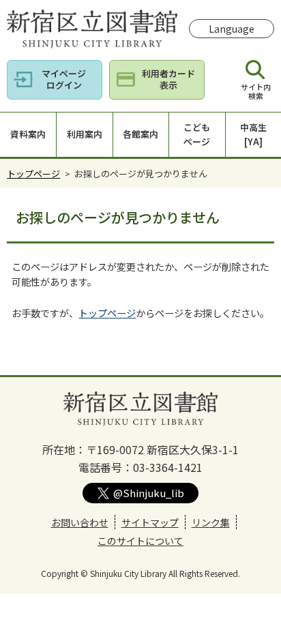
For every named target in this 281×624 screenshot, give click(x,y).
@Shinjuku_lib (148, 493)
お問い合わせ (79, 522)
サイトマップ (150, 522)
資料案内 (28, 134)
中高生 (253, 134)
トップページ (33, 173)
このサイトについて (140, 541)
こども (196, 134)
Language (231, 28)
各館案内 (140, 134)
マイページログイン (64, 79)
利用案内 (84, 134)
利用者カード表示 (168, 79)
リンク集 (211, 522)
